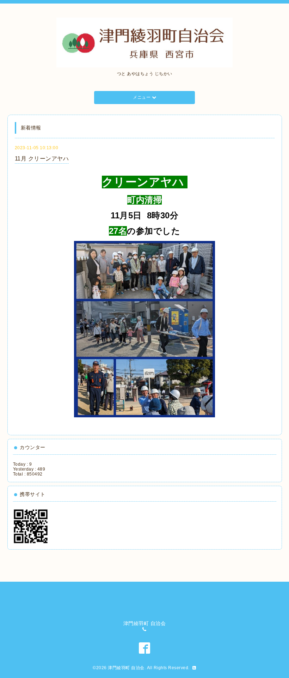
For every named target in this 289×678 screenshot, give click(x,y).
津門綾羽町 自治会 (126, 667)
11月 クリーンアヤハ (42, 159)
